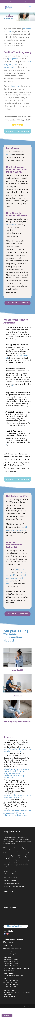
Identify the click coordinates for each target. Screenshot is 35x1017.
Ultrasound (17, 696)
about (9, 155)
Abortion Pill (17, 670)
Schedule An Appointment (17, 303)
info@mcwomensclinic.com (13, 949)
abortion (27, 29)
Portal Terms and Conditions (11, 883)
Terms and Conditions (9, 880)
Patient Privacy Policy (9, 874)
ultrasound (15, 86)
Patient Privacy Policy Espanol (11, 877)
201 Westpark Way (8, 954)
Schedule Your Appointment (17, 131)
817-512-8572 (9, 942)
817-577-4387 (12, 843)
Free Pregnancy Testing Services (17, 722)
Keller (8, 32)
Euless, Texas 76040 (19, 954)
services (10, 584)
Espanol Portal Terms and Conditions (13, 886)
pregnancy (13, 59)
